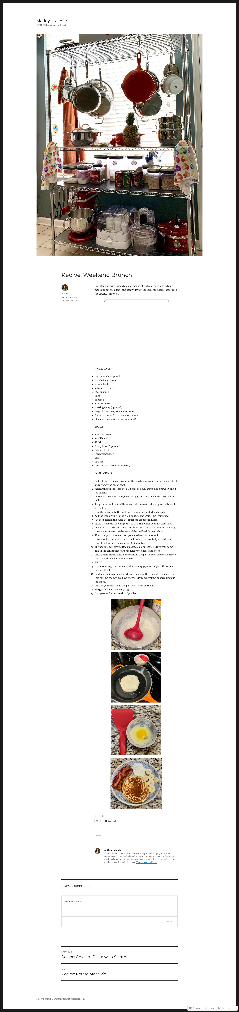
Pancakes (65, 300)
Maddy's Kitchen (52, 20)
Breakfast (72, 297)
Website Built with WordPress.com (69, 999)
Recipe (74, 300)
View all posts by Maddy (146, 862)
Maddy (64, 293)
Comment (168, 921)
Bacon (64, 297)
